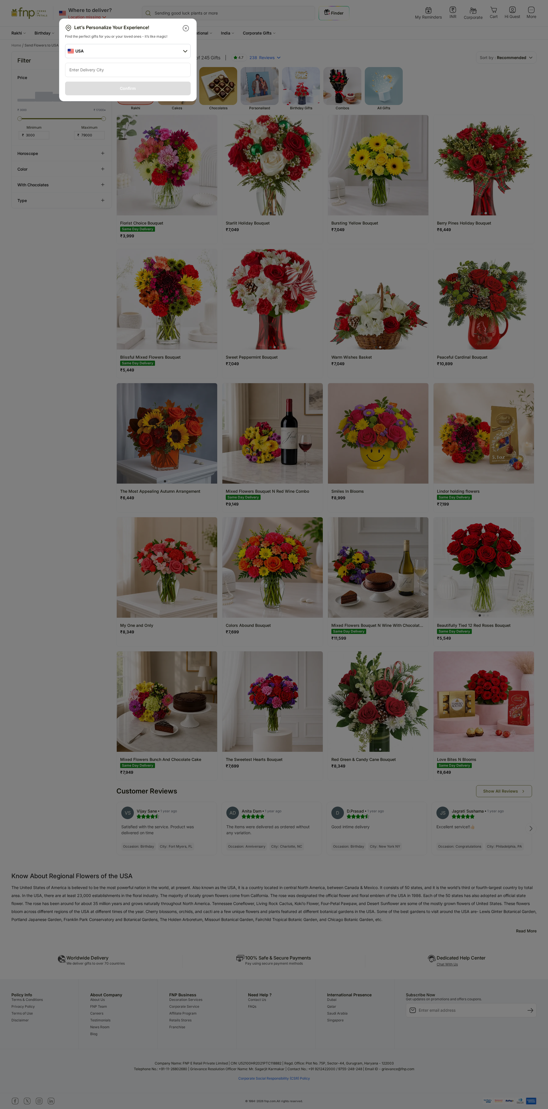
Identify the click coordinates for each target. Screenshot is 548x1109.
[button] (186, 28)
